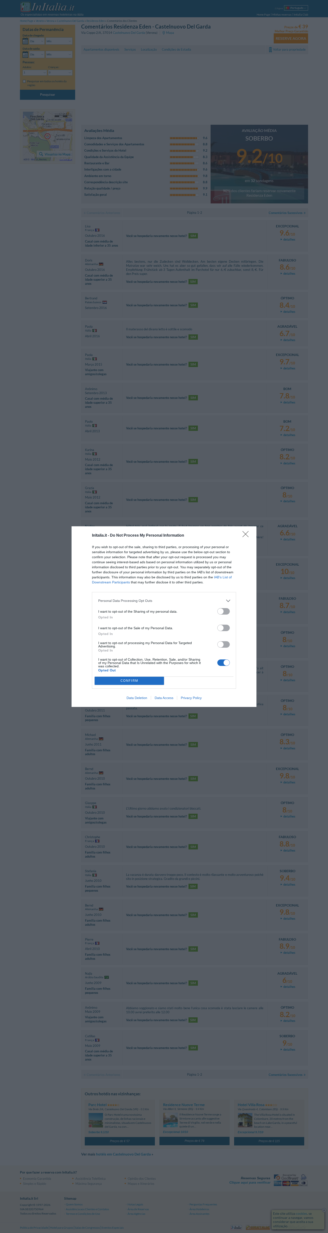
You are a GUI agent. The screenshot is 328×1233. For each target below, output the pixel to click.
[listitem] (164, 600)
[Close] (247, 535)
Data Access (164, 698)
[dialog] (164, 616)
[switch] (223, 611)
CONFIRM (129, 680)
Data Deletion (137, 698)
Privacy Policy (191, 698)
